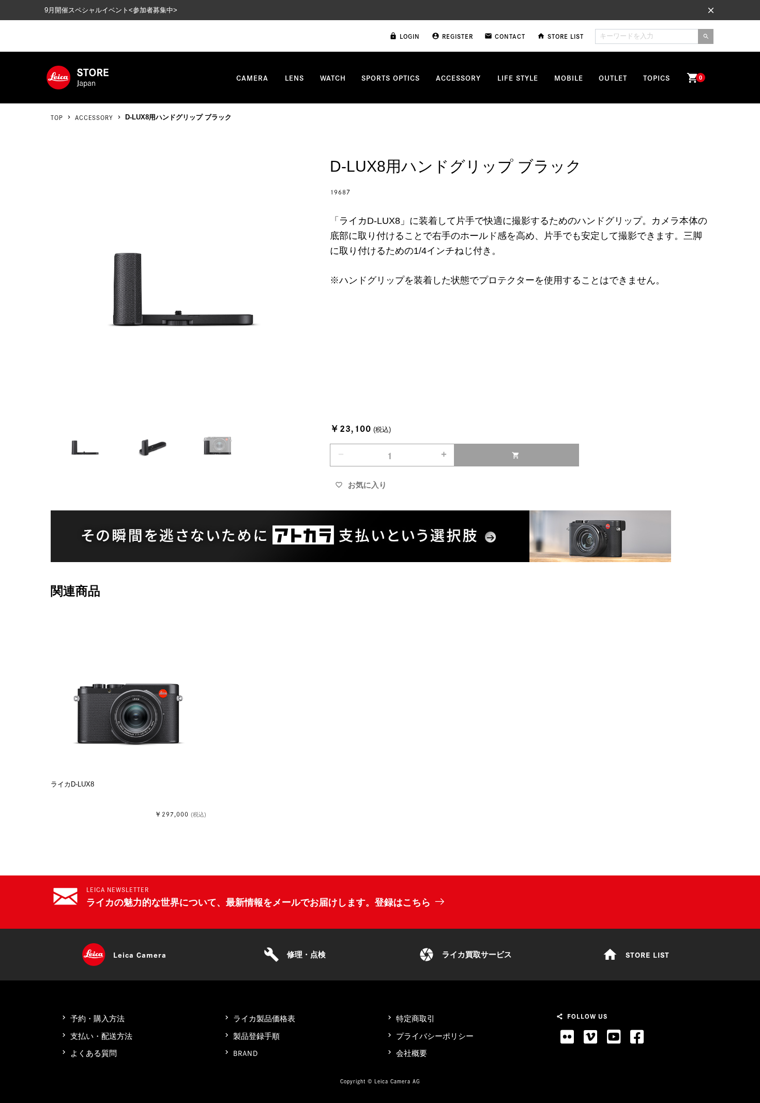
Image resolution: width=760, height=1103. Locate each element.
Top (57, 117)
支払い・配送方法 (101, 1036)
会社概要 (411, 1053)
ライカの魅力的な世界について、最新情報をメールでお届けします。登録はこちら (258, 902)
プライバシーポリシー (435, 1036)
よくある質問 (93, 1053)
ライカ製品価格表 (264, 1018)
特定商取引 (415, 1018)
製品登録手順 (256, 1036)
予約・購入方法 (97, 1018)
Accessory (94, 117)
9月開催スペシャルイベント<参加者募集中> (110, 10)
